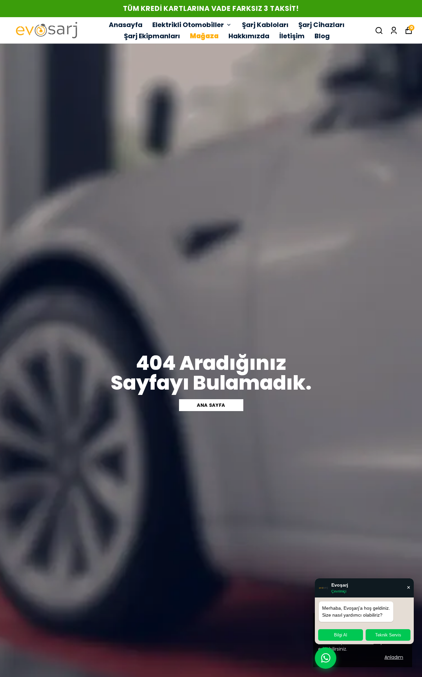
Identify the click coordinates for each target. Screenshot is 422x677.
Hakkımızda (248, 36)
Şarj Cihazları (321, 24)
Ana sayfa (211, 405)
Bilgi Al (340, 634)
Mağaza (204, 36)
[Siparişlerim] (394, 30)
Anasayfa (125, 24)
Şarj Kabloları (265, 24)
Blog (322, 36)
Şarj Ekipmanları (152, 36)
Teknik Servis (388, 634)
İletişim (292, 36)
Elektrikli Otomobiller (188, 24)
